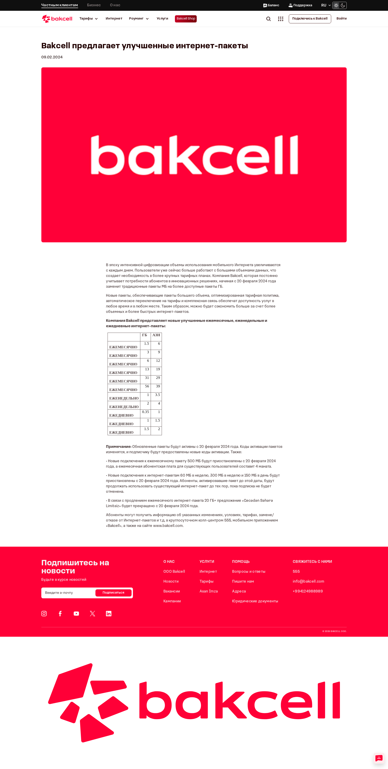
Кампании (172, 601)
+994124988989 (308, 591)
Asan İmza (209, 591)
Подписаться (113, 592)
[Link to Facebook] (60, 613)
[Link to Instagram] (44, 613)
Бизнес (94, 5)
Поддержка (302, 5)
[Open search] (269, 19)
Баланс (273, 5)
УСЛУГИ (207, 562)
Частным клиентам (59, 5)
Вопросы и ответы (248, 572)
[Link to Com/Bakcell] (92, 613)
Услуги (162, 18)
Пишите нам (243, 581)
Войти (342, 18)
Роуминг (136, 18)
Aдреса (239, 591)
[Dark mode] (343, 5)
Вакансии (171, 591)
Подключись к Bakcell (310, 18)
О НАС (169, 562)
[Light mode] (336, 5)
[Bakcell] (57, 19)
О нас (115, 5)
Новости (171, 581)
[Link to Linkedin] (108, 613)
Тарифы (86, 18)
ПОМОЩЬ (241, 562)
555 (296, 572)
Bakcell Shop (186, 18)
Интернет (114, 18)
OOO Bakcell (174, 572)
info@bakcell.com (308, 581)
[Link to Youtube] (76, 613)
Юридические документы (255, 601)
